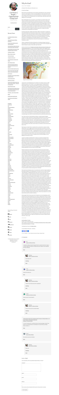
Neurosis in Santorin (27, 223)
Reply (24, 249)
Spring (9, 181)
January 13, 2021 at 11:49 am (33, 281)
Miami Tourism (10, 152)
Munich (9, 155)
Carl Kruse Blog (24, 220)
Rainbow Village (10, 169)
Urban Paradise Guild (11, 78)
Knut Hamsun (10, 73)
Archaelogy (9, 103)
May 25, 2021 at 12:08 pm (32, 345)
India (8, 142)
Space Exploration (11, 179)
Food (8, 133)
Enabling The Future (11, 125)
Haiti (8, 135)
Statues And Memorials (11, 182)
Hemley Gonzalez (10, 137)
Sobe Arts (9, 178)
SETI (8, 177)
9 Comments (28, 5)
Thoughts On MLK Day (11, 57)
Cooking (9, 121)
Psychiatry (9, 166)
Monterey (9, 153)
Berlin (9, 111)
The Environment (10, 192)
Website (23, 381)
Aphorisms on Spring (11, 80)
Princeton (9, 165)
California (9, 115)
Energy (9, 126)
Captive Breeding (10, 116)
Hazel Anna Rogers (37, 233)
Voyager (9, 200)
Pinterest (10, 227)
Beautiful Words (10, 109)
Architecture (10, 104)
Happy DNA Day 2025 (11, 86)
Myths (9, 157)
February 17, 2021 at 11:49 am (33, 306)
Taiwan (9, 190)
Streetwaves (10, 186)
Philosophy (9, 160)
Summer (9, 187)
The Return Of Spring (11, 52)
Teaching (9, 191)
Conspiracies (10, 120)
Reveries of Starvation (39, 222)
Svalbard (9, 188)
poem (33, 223)
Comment (23, 362)
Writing (9, 204)
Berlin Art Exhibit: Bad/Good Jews (13, 68)
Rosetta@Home (10, 173)
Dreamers (9, 124)
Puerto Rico (10, 168)
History (9, 139)
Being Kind (32, 233)
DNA (8, 122)
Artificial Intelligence (11, 107)
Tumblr (10, 216)
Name (23, 373)
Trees (9, 196)
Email (23, 377)
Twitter (9, 197)
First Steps (9, 131)
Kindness (26, 233)
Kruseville (9, 147)
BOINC (9, 112)
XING (10, 219)
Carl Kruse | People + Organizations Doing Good (13, 15)
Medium (10, 214)
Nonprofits (9, 159)
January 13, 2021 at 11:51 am (33, 256)
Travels (9, 195)
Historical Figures (11, 138)
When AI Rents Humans (11, 54)
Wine (8, 201)
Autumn (9, 108)
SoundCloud (12, 224)
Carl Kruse (9, 117)
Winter (9, 94)
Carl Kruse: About (13, 22)
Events (9, 129)
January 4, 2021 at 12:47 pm (30, 242)
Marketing (9, 151)
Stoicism (9, 183)
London (9, 148)
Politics (9, 164)
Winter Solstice (33, 226)
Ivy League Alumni (11, 144)
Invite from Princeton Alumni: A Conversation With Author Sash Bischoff (13, 65)
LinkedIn (10, 229)
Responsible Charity (11, 170)
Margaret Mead (42, 233)
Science (9, 174)
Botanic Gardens (10, 113)
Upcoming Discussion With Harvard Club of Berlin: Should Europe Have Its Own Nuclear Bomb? (13, 89)
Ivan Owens (10, 143)
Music (9, 156)
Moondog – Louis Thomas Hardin (13, 92)
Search (9, 27)
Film (8, 130)
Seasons (9, 175)
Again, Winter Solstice (11, 62)
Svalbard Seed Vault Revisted (12, 96)
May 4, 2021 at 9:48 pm (30, 334)
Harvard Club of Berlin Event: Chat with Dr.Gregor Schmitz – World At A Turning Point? (13, 83)
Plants (9, 161)
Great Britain (10, 134)
